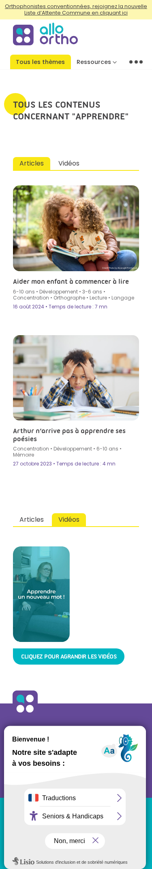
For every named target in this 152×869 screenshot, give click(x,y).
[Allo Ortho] (25, 713)
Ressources (94, 62)
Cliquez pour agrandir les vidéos (68, 656)
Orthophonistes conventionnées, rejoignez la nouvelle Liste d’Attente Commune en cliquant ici (76, 9)
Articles (31, 163)
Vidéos (68, 163)
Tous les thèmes (40, 62)
